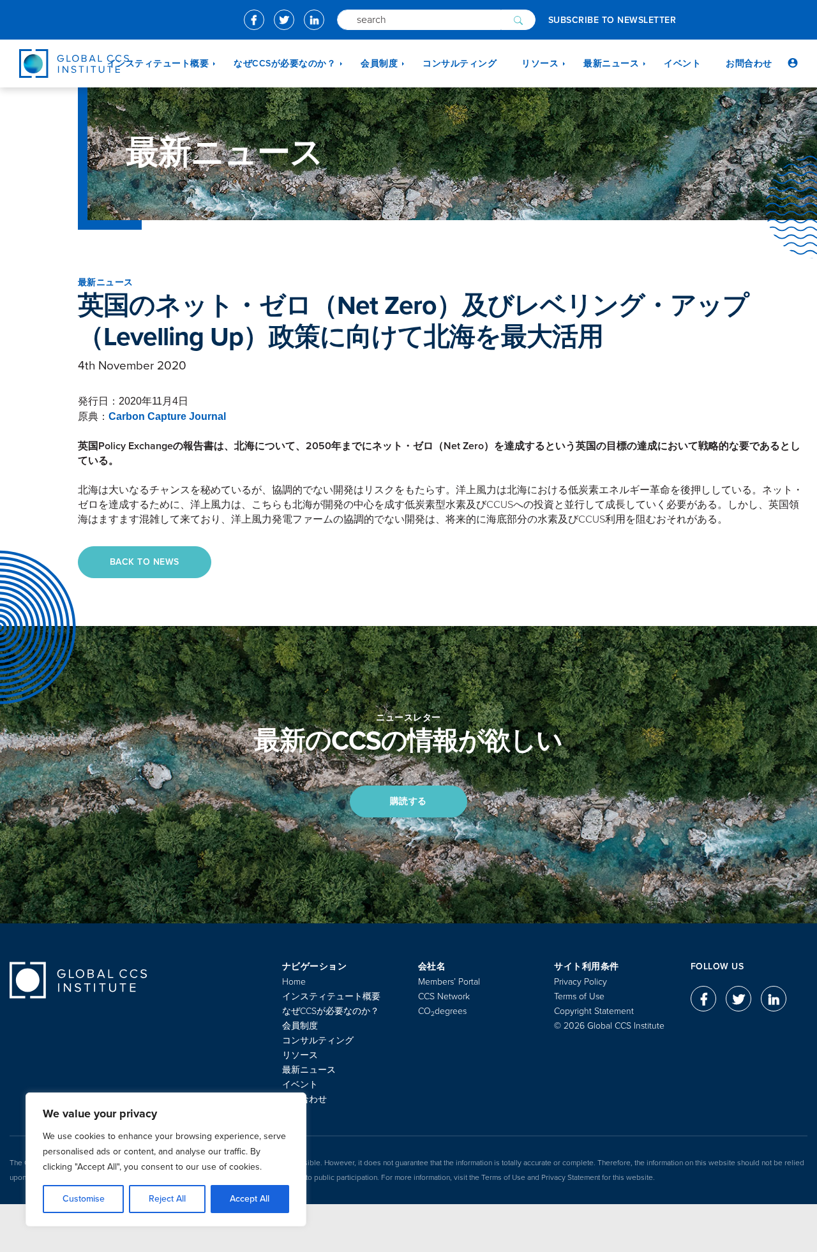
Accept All (249, 1198)
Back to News (144, 561)
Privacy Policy (580, 981)
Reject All (167, 1198)
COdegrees (442, 1011)
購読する (408, 801)
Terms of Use (579, 996)
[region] (166, 1159)
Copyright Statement (594, 1011)
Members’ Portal (449, 981)
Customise (84, 1198)
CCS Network (444, 996)
